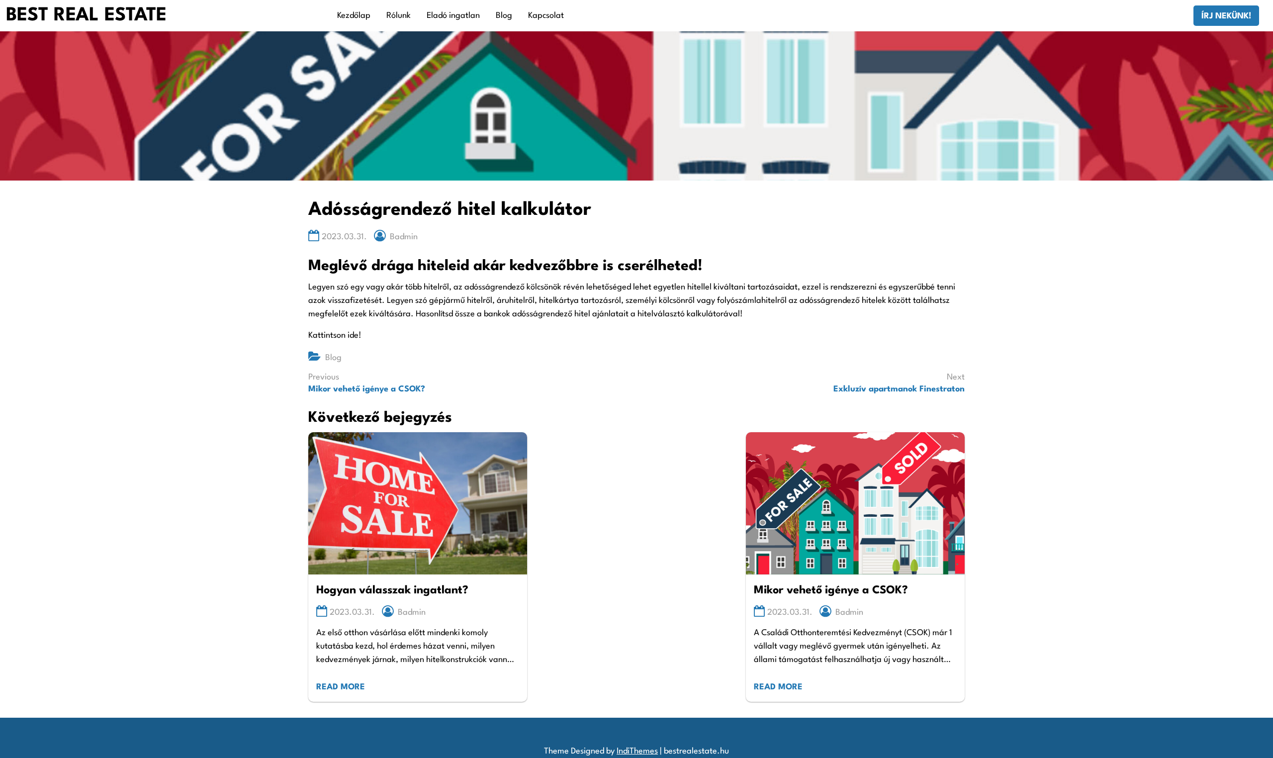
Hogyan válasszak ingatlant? (392, 590)
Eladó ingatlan (453, 15)
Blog (504, 15)
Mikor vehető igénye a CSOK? (831, 590)
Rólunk (398, 15)
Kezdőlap (353, 15)
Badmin (404, 237)
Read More (340, 687)
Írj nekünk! (1226, 16)
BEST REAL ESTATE (86, 15)
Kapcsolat (546, 15)
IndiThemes (637, 751)
